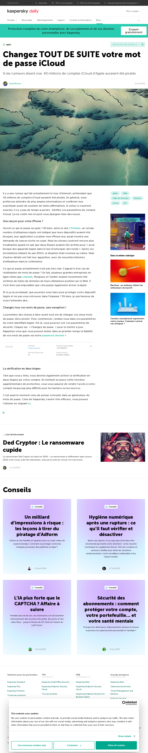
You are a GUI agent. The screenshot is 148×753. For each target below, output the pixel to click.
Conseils (38, 507)
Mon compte (132, 11)
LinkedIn (27, 276)
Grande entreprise (119, 675)
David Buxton (15, 83)
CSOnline (74, 228)
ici (29, 403)
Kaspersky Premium (16, 691)
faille (125, 193)
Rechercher (142, 44)
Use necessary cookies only (32, 745)
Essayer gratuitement (134, 31)
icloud (115, 203)
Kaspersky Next (83, 682)
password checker (53, 335)
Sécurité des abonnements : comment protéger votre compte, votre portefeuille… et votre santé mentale (111, 609)
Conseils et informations (80, 20)
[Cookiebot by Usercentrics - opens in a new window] (124, 703)
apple (8, 44)
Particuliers (43, 3)
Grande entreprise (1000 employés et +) (122, 3)
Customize (72, 745)
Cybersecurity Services (120, 686)
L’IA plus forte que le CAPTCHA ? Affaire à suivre (37, 603)
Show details (124, 736)
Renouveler (27, 20)
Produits (11, 20)
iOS (125, 203)
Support (61, 20)
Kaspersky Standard (16, 682)
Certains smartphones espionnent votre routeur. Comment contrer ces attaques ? (127, 321)
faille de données (121, 198)
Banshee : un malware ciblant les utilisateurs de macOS (126, 286)
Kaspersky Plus (13, 686)
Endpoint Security (118, 698)
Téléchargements (45, 20)
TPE (44, 675)
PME (78, 675)
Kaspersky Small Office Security (55, 682)
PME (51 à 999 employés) (90, 3)
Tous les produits (49, 694)
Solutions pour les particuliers (22, 675)
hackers (137, 198)
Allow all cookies (116, 745)
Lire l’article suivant (15, 434)
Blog (98, 20)
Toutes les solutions (16, 695)
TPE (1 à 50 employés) (64, 3)
